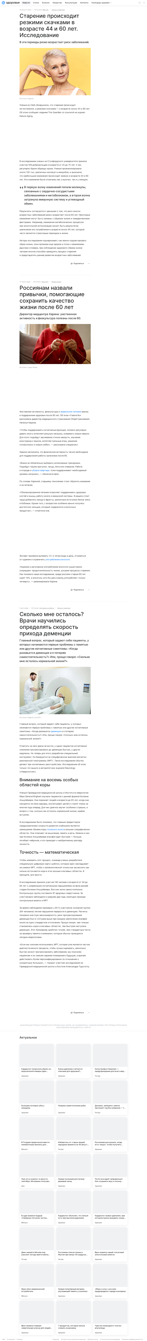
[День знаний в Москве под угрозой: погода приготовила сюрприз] (37, 1244)
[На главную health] (12, 3)
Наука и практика (58, 10)
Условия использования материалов (73, 1339)
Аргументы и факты (46, 608)
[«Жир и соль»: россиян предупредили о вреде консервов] (110, 1281)
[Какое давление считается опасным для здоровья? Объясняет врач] (73, 1061)
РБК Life (45, 10)
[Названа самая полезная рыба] (73, 1098)
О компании (11, 1339)
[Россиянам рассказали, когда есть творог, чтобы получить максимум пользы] (110, 1134)
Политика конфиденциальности (132, 1339)
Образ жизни (56, 282)
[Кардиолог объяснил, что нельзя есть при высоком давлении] (73, 1208)
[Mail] (3, 3)
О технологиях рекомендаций (110, 1339)
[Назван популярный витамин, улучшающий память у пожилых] (73, 1281)
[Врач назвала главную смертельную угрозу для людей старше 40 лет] (37, 1318)
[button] (55, 72)
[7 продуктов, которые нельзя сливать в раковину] (73, 1318)
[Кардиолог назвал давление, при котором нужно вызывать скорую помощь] (110, 1208)
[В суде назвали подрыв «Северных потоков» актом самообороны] (37, 1208)
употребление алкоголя (57, 559)
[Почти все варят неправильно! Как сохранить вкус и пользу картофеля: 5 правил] (110, 1171)
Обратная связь (92, 1339)
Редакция (56, 1339)
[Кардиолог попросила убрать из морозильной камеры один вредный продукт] (37, 1061)
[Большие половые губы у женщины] (37, 1098)
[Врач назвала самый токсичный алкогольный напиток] (110, 1244)
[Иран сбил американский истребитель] (37, 1281)
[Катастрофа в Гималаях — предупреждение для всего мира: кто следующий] (110, 1061)
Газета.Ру (44, 282)
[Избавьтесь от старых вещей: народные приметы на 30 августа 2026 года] (73, 1134)
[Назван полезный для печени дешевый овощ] (73, 1171)
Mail (3, 1339)
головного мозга (55, 829)
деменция (56, 731)
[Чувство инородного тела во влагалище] (110, 1318)
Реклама (20, 1339)
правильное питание (70, 411)
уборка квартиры (41, 470)
